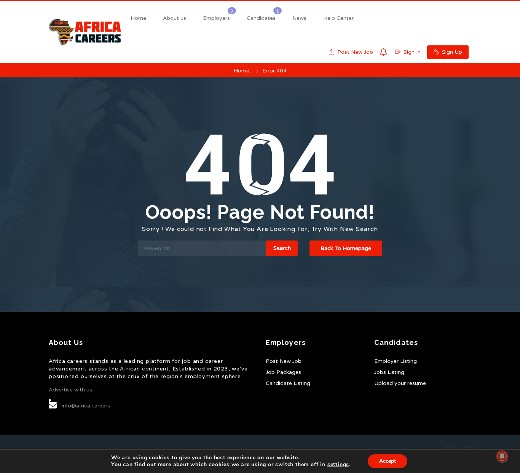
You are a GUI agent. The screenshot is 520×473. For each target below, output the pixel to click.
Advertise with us (70, 389)
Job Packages (283, 372)
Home (138, 18)
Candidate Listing (288, 383)
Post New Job (354, 52)
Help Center (338, 18)
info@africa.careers (86, 405)
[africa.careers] (85, 32)
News (299, 18)
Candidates (261, 18)
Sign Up (451, 52)
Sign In (411, 52)
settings (338, 464)
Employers (216, 18)
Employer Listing (395, 361)
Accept (387, 461)
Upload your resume (400, 383)
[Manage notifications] (502, 456)
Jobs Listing (389, 372)
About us (174, 18)
